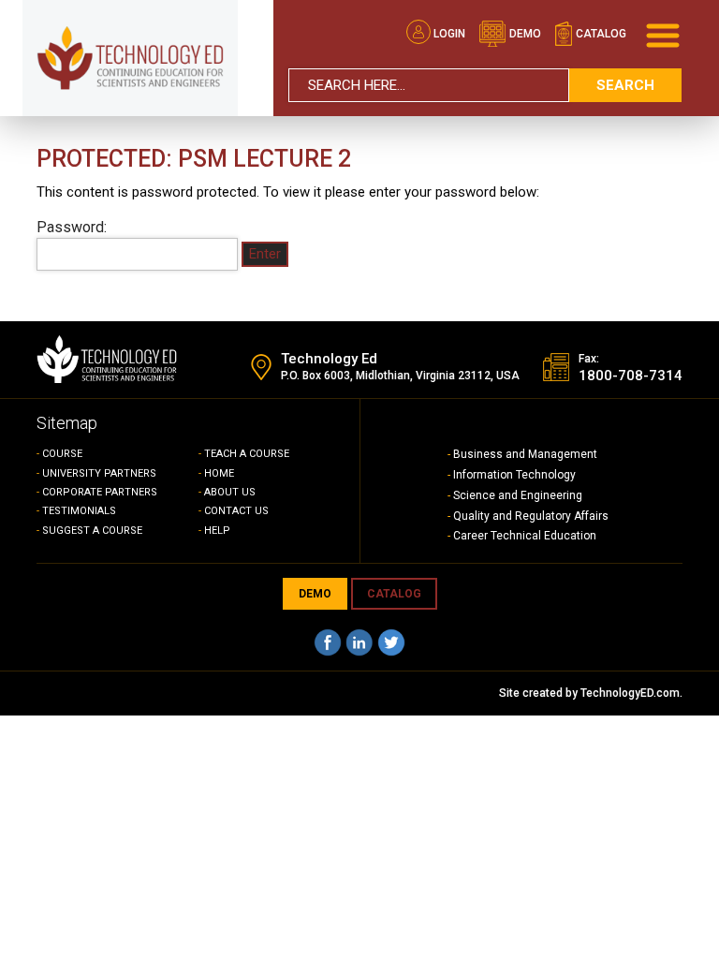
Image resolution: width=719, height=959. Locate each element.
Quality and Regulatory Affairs (531, 516)
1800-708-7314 (630, 375)
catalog (599, 33)
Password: (72, 227)
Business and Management (525, 454)
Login (449, 33)
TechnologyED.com (630, 693)
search (625, 85)
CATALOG (394, 593)
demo (523, 33)
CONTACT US (236, 511)
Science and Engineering (517, 495)
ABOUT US (230, 492)
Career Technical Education (524, 535)
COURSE (62, 454)
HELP (217, 530)
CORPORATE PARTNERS (99, 492)
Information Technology (514, 474)
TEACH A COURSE (246, 454)
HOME (219, 473)
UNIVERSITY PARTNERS (99, 473)
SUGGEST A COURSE (92, 530)
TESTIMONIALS (79, 511)
